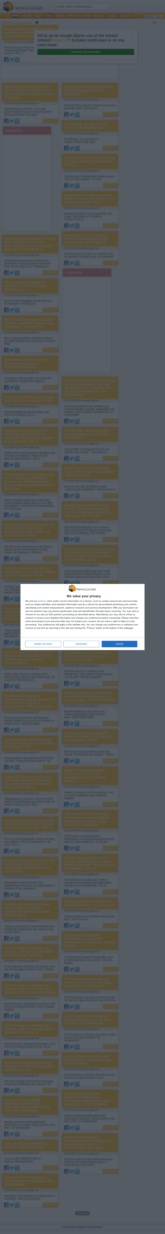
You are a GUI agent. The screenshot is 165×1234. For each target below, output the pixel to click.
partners (42, 601)
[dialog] (82, 617)
